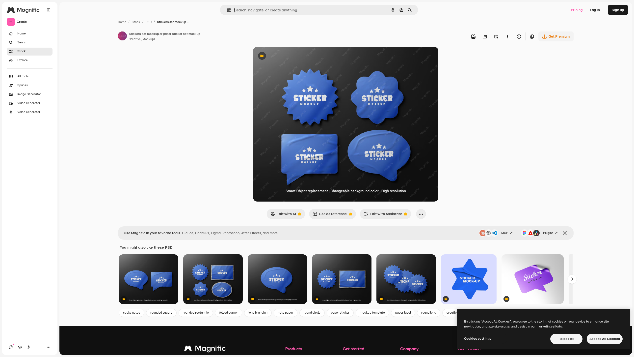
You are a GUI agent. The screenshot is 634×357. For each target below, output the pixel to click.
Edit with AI (283, 215)
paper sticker (340, 313)
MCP (504, 233)
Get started (353, 348)
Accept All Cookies (604, 339)
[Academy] (20, 347)
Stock (136, 22)
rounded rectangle (196, 313)
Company (409, 348)
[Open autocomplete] (227, 10)
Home (122, 22)
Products (293, 348)
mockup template (372, 313)
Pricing (577, 10)
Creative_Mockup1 (142, 39)
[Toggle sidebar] (49, 10)
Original (285, 56)
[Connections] (11, 347)
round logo (428, 313)
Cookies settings (477, 338)
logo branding (257, 313)
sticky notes (131, 313)
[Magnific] (205, 349)
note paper (285, 313)
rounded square (161, 313)
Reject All (566, 339)
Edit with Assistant (383, 215)
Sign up (618, 10)
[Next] (572, 279)
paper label (403, 313)
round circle (312, 313)
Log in (595, 10)
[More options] (507, 36)
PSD (149, 22)
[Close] (565, 233)
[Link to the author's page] (122, 36)
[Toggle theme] (29, 347)
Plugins (548, 233)
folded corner (228, 313)
